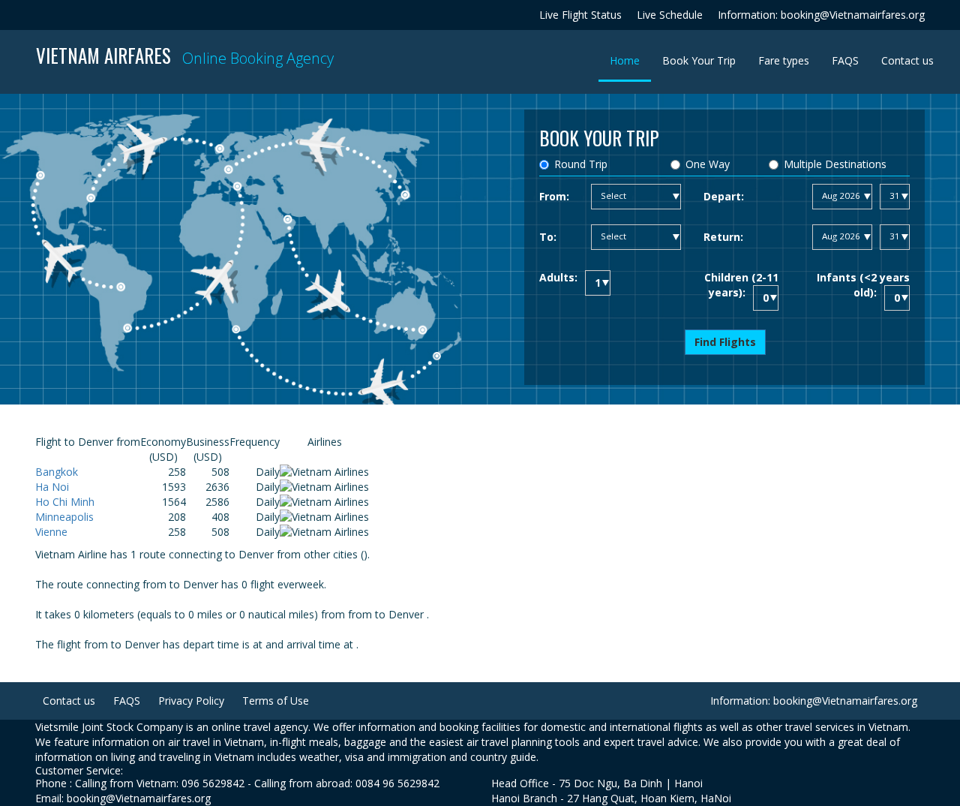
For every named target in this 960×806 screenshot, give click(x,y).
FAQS (845, 60)
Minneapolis (64, 517)
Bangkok (56, 472)
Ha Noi (52, 487)
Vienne (51, 532)
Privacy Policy (191, 700)
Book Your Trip (699, 60)
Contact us (907, 60)
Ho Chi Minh (64, 502)
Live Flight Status (580, 15)
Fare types (783, 60)
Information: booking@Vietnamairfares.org (821, 15)
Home (630, 60)
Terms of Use (275, 700)
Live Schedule (670, 15)
